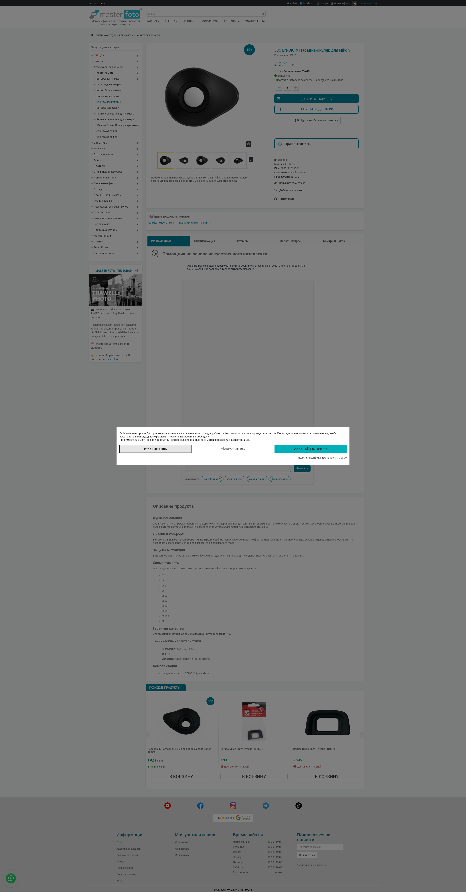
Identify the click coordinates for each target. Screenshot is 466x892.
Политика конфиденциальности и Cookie (322, 457)
